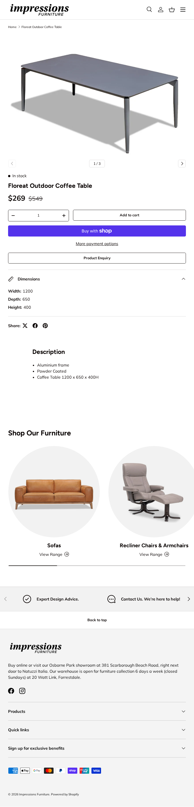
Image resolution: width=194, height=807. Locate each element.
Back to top (97, 620)
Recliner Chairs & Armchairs (154, 545)
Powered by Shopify (65, 794)
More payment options (97, 243)
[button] (171, 9)
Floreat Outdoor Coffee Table (41, 27)
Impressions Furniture (34, 794)
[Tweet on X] (25, 326)
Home (12, 27)
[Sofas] (54, 491)
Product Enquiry (97, 258)
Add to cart (129, 215)
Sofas (54, 545)
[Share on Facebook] (35, 326)
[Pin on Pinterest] (45, 326)
